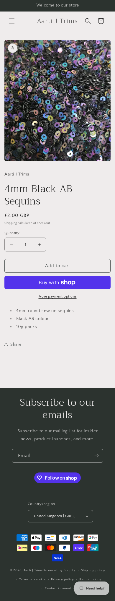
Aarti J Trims (33, 570)
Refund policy (90, 579)
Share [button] (16, 344)
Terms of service (32, 579)
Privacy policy (62, 579)
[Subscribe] (96, 456)
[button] (11, 20)
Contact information (60, 588)
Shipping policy (93, 570)
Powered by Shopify (59, 570)
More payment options (58, 296)
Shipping (10, 223)
